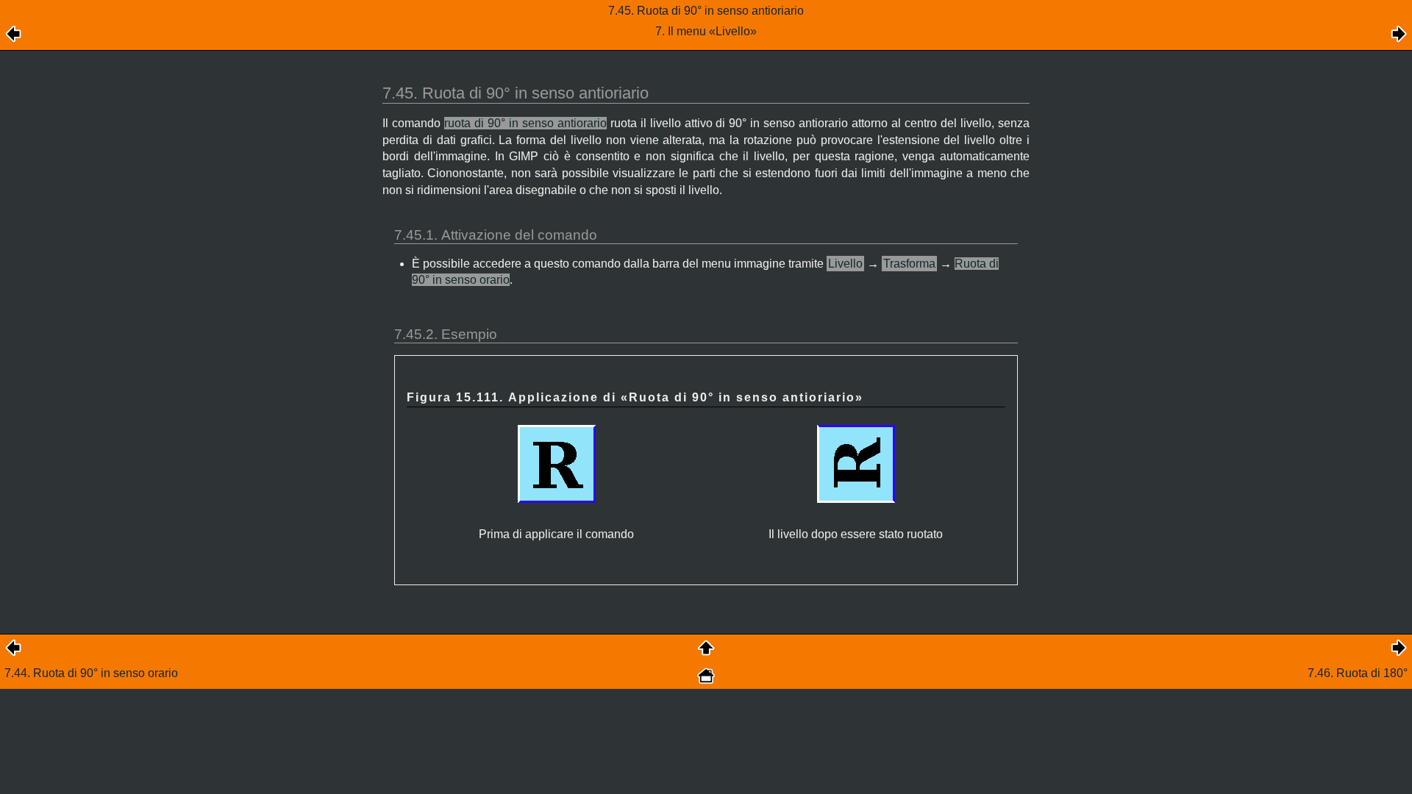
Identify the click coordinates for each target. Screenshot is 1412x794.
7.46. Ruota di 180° (1358, 673)
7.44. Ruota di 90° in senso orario (91, 673)
